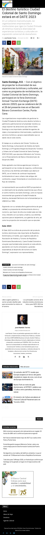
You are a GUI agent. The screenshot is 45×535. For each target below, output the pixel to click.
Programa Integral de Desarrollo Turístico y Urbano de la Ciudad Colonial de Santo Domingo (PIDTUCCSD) (21, 275)
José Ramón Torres (10, 38)
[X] (9, 43)
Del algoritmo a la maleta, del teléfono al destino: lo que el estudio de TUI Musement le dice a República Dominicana (22, 454)
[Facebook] (4, 43)
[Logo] (7, 3)
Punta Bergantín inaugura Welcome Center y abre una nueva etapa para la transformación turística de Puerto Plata (21, 446)
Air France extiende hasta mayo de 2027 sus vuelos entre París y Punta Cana (22, 439)
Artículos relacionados (10, 367)
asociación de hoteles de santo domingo (23, 264)
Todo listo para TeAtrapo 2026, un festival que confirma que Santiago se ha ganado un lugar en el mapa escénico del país (23, 462)
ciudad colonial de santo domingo (13, 267)
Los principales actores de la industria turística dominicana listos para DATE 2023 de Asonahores (33, 303)
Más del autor (25, 367)
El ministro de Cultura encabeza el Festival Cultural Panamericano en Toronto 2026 (27, 399)
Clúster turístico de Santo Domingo (13, 270)
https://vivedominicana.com (22, 330)
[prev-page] (3, 407)
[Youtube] (14, 533)
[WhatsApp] (19, 43)
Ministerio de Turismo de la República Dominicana (17, 272)
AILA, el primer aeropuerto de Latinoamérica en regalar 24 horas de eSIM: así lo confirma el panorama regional (22, 432)
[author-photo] (22, 324)
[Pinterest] (14, 43)
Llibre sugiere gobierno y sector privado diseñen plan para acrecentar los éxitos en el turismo (12, 303)
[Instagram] (20, 357)
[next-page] (6, 407)
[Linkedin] (24, 357)
